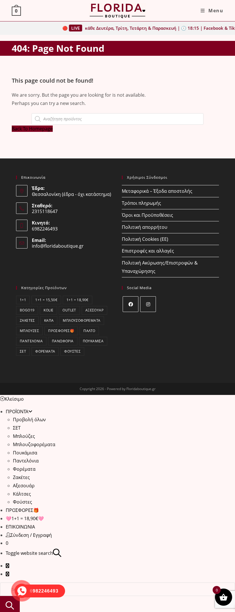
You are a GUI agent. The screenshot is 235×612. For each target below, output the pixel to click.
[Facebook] (130, 304)
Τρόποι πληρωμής (141, 203)
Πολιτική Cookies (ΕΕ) (145, 239)
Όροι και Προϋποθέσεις (147, 215)
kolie (48, 310)
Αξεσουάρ (94, 310)
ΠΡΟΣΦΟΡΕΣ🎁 (61, 330)
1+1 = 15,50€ (46, 299)
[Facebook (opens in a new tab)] (7, 566)
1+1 (23, 299)
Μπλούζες (29, 330)
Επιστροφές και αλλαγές (148, 251)
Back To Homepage (32, 129)
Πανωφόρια (63, 341)
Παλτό (89, 330)
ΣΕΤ (23, 351)
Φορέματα (45, 351)
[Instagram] (148, 304)
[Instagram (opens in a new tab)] (7, 574)
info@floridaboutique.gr (58, 246)
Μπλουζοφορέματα (81, 320)
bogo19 (27, 310)
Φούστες (72, 351)
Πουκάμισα (93, 341)
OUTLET (69, 310)
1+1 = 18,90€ (77, 299)
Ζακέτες (27, 320)
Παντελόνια (31, 341)
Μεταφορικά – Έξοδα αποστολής (157, 191)
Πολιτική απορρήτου (144, 227)
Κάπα (49, 320)
